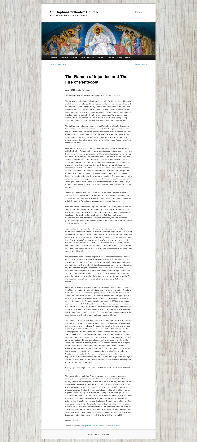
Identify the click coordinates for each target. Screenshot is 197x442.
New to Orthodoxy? (87, 58)
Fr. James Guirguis (98, 426)
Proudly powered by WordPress (98, 434)
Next (144, 64)
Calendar (74, 58)
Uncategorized (85, 426)
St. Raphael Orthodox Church (74, 11)
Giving (119, 58)
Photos (127, 58)
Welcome (54, 58)
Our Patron (100, 58)
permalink (117, 426)
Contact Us (64, 58)
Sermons (111, 58)
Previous (136, 64)
